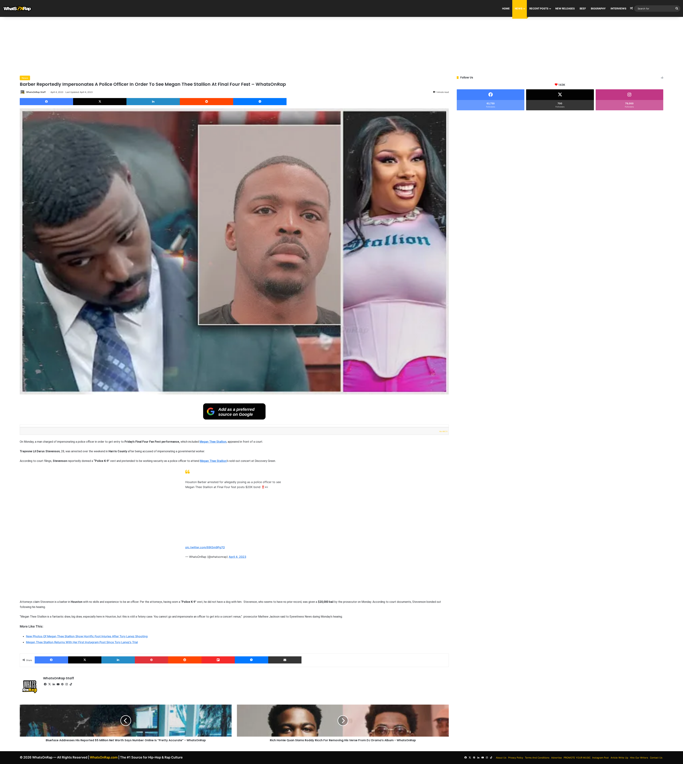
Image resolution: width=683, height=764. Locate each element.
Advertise (556, 757)
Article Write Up (619, 757)
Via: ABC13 (443, 431)
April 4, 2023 (237, 556)
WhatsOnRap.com (104, 757)
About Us (501, 757)
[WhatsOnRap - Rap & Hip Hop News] (17, 8)
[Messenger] (260, 101)
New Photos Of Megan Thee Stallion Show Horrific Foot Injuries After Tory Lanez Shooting (87, 636)
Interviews (618, 8)
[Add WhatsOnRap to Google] (234, 418)
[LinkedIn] (153, 101)
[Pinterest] (151, 659)
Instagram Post (600, 757)
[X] (99, 101)
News (518, 8)
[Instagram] (66, 684)
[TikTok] (71, 684)
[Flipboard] (218, 659)
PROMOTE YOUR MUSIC (577, 757)
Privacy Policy (515, 757)
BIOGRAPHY (598, 8)
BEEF (583, 8)
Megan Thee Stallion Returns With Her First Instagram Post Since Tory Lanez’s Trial (82, 642)
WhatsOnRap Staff (36, 92)
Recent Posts (538, 8)
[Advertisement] (341, 45)
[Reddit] (206, 101)
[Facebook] (46, 101)
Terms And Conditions (537, 757)
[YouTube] (58, 684)
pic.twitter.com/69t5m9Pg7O (205, 547)
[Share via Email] (285, 659)
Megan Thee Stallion (213, 441)
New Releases (565, 8)
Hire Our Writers (639, 757)
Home (506, 8)
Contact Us (656, 757)
